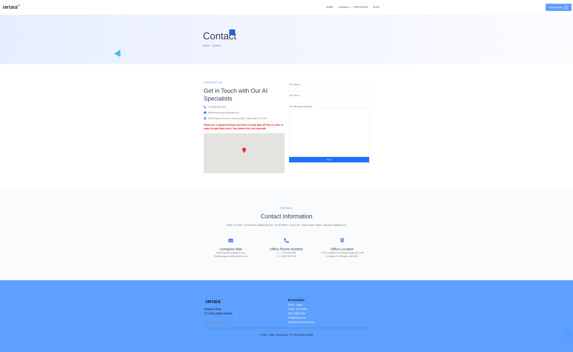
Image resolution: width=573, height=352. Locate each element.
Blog (376, 7)
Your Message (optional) (300, 106)
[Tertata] (11, 7)
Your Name (294, 84)
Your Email (294, 95)
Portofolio (360, 7)
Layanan (343, 7)
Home (329, 7)
